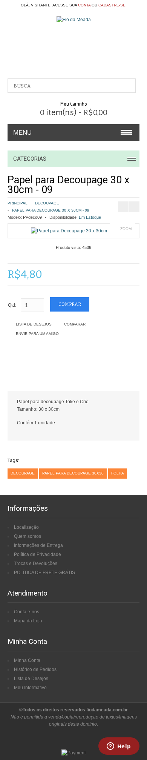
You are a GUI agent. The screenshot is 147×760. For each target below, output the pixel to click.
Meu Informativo (30, 687)
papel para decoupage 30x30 (73, 473)
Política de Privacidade (37, 554)
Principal (18, 203)
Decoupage (47, 203)
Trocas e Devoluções (35, 563)
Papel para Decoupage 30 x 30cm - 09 (50, 210)
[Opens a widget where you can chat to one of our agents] (118, 746)
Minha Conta (27, 660)
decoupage (23, 473)
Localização (26, 527)
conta (84, 5)
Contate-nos (26, 611)
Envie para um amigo (37, 334)
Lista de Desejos (34, 324)
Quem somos (27, 536)
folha (117, 473)
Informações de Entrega (38, 545)
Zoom (126, 229)
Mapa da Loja (28, 620)
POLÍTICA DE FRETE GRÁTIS (44, 572)
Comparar (75, 324)
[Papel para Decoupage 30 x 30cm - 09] (73, 230)
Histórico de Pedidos (35, 669)
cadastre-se (112, 5)
